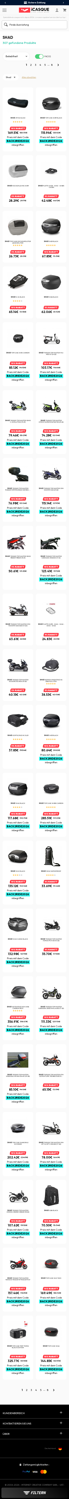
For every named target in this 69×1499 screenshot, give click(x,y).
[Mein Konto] (57, 10)
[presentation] (5, 2)
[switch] (39, 56)
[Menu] (4, 10)
